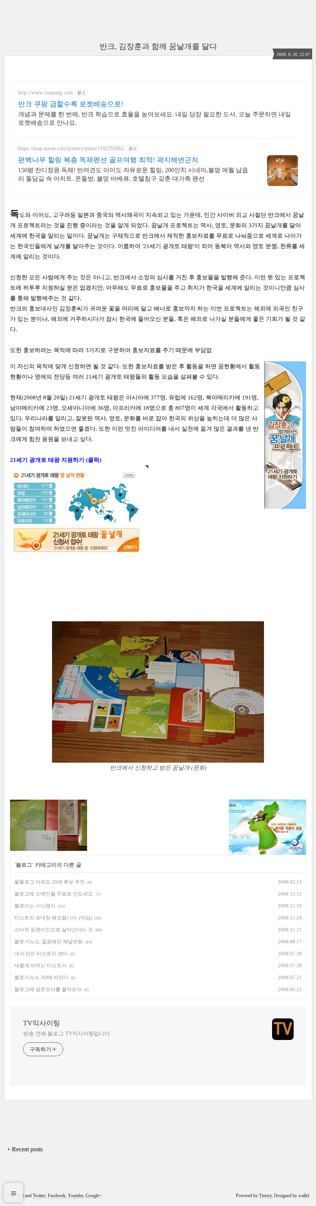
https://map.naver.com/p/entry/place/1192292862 (71, 148)
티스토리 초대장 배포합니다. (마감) (53, 918)
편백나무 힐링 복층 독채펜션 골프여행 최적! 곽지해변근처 (108, 160)
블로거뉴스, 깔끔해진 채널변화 (48, 941)
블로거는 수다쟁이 (34, 906)
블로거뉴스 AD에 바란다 (41, 977)
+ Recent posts (25, 1149)
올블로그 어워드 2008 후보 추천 (49, 882)
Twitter (39, 1195)
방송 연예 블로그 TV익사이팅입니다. (67, 1034)
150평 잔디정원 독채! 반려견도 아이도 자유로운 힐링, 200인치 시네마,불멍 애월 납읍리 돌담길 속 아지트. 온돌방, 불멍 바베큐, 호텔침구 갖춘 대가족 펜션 (133, 174)
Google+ (94, 1195)
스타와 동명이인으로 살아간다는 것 (53, 930)
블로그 (24, 865)
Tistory (265, 1195)
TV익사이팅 (41, 1023)
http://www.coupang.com (45, 93)
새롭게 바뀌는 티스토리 (40, 965)
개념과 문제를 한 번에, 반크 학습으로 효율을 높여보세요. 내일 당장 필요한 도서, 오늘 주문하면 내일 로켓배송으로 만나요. (154, 118)
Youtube (75, 1195)
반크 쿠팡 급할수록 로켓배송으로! (70, 104)
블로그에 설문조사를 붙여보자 (48, 989)
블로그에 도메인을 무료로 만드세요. (54, 894)
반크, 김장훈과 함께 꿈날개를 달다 (158, 46)
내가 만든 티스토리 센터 (41, 953)
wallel (303, 1195)
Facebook (57, 1195)
